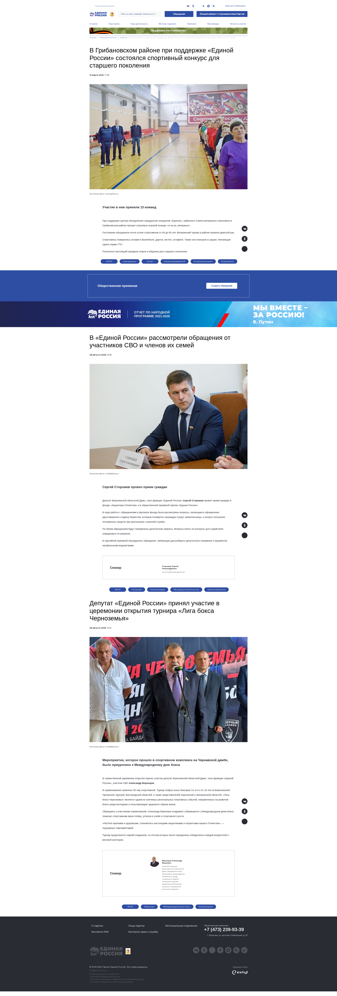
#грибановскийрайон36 (174, 261)
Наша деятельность (139, 24)
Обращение (179, 14)
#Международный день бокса (176, 907)
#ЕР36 (109, 261)
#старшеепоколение (203, 261)
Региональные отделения (181, 925)
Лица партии (114, 24)
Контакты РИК (100, 931)
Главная (93, 38)
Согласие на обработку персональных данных (111, 982)
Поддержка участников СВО (168, 31)
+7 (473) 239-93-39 (224, 929)
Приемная (191, 24)
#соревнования (206, 907)
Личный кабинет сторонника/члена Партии (222, 14)
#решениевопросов (216, 589)
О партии (94, 24)
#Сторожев (137, 589)
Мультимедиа (213, 24)
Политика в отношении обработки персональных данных (117, 979)
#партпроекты (227, 261)
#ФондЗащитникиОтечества (186, 589)
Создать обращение (221, 286)
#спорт (150, 261)
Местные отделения (167, 24)
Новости (123, 38)
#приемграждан (157, 589)
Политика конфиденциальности (105, 977)
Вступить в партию (238, 24)
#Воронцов (149, 907)
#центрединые (129, 261)
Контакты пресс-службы (143, 931)
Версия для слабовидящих (235, 6)
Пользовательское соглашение (104, 974)
